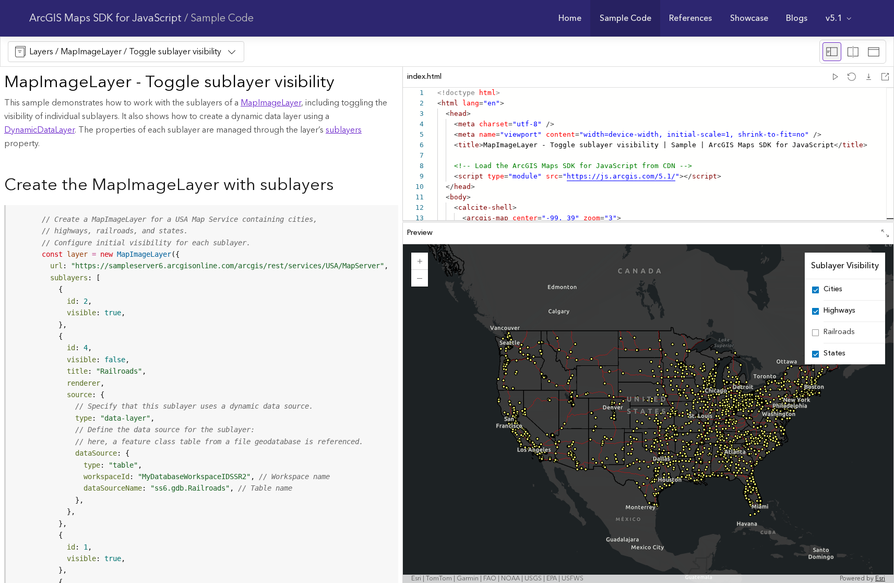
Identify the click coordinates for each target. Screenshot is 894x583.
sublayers (344, 130)
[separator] (648, 222)
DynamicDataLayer (39, 130)
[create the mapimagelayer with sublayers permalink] (342, 186)
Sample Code (222, 18)
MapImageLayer (271, 103)
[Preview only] (873, 51)
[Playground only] (852, 51)
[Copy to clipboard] (385, 216)
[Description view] (832, 51)
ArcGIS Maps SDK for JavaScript (105, 18)
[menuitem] (570, 18)
